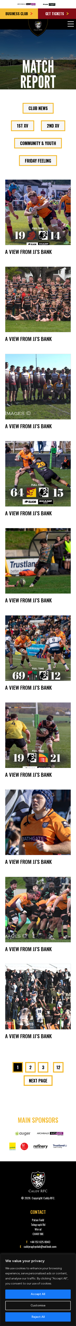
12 (58, 1067)
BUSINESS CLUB (17, 13)
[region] (38, 1290)
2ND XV (53, 126)
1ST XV (22, 126)
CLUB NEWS (38, 108)
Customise (38, 1305)
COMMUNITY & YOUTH (38, 143)
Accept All (38, 1294)
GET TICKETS (55, 13)
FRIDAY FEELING (38, 161)
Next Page (38, 1080)
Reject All (38, 1317)
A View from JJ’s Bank (28, 252)
